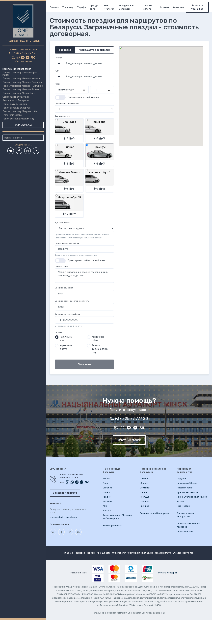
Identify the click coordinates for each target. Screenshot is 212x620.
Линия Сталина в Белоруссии (192, 497)
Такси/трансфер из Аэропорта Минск (19, 73)
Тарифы (81, 7)
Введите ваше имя (64, 288)
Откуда (58, 57)
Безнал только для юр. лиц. (100, 349)
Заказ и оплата (147, 7)
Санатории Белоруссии (15, 96)
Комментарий (61, 266)
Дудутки (181, 478)
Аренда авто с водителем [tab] (94, 50)
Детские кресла (63, 222)
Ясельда (144, 497)
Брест (106, 483)
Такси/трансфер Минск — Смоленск (22, 82)
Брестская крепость (187, 492)
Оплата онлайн (185, 531)
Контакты (178, 7)
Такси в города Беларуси (16, 107)
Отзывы (164, 7)
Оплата (58, 333)
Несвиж (107, 510)
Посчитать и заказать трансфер (188, 525)
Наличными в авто (66, 339)
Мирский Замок (185, 487)
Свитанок (145, 487)
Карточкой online (98, 339)
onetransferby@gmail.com (63, 517)
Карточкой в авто (66, 347)
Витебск (107, 487)
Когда (57, 84)
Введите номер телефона (67, 314)
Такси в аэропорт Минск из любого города (117, 517)
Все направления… (113, 525)
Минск (106, 478)
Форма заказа (23, 125)
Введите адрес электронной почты (72, 301)
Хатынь (181, 501)
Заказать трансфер (197, 7)
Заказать (84, 364)
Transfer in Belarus (12, 115)
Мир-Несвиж (183, 506)
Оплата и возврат (167, 572)
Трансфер (67, 7)
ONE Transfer (109, 7)
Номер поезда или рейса (67, 243)
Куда (57, 71)
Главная (54, 7)
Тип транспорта (63, 116)
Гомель (106, 492)
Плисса (144, 478)
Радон (143, 492)
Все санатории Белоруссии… (155, 513)
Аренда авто (94, 7)
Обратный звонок (23, 61)
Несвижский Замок (187, 483)
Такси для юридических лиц (18, 118)
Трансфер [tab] (65, 50)
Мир (105, 506)
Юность (144, 483)
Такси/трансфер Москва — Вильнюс (22, 86)
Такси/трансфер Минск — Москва (21, 78)
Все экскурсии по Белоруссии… (186, 515)
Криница (144, 506)
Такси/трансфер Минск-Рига (18, 93)
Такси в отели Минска (14, 104)
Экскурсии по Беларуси (15, 100)
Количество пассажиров (67, 103)
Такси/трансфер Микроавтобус (20, 111)
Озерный (144, 501)
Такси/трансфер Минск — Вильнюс (21, 89)
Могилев (107, 501)
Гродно (107, 497)
